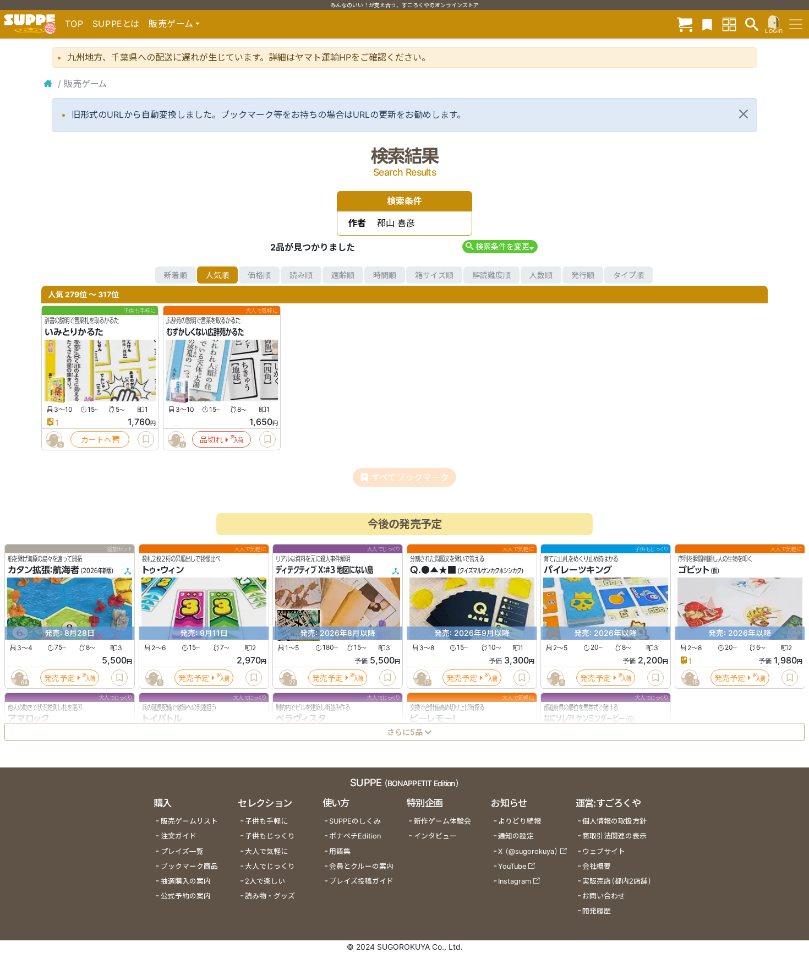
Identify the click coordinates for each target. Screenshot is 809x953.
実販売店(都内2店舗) (617, 881)
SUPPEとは (116, 23)
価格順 (259, 275)
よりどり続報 (519, 821)
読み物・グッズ (270, 896)
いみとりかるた (74, 332)
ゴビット (693, 570)
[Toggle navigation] (796, 24)
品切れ (211, 439)
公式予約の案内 (186, 896)
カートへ (96, 439)
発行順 (582, 275)
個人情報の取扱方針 (614, 821)
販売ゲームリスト (189, 821)
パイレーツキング (578, 570)
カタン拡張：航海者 (43, 570)
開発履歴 (596, 911)
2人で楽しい (265, 881)
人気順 (217, 275)
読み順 (301, 275)
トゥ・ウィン (163, 570)
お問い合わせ (603, 896)
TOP (74, 23)
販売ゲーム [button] (171, 23)
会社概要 (596, 866)
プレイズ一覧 (182, 851)
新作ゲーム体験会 (442, 821)
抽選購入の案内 (186, 881)
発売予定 (59, 678)
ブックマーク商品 (189, 866)
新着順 (175, 275)
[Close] (743, 114)
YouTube (512, 866)
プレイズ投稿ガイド (361, 881)
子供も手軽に (266, 821)
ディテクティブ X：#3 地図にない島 (324, 570)
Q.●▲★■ (433, 570)
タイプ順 (628, 275)
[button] (500, 246)
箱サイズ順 (434, 275)
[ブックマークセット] (707, 24)
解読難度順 (491, 275)
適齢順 (342, 275)
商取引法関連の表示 (614, 836)
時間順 (384, 275)
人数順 (541, 275)
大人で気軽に (266, 851)
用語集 (340, 851)
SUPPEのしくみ (355, 821)
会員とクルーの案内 (361, 866)
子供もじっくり (270, 836)
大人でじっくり (270, 866)
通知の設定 (516, 836)
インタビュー (435, 836)
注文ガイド (178, 836)
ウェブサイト (603, 851)
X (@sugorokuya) (528, 851)
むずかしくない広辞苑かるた (205, 332)
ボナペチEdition (355, 836)
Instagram (514, 881)
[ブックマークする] (146, 439)
